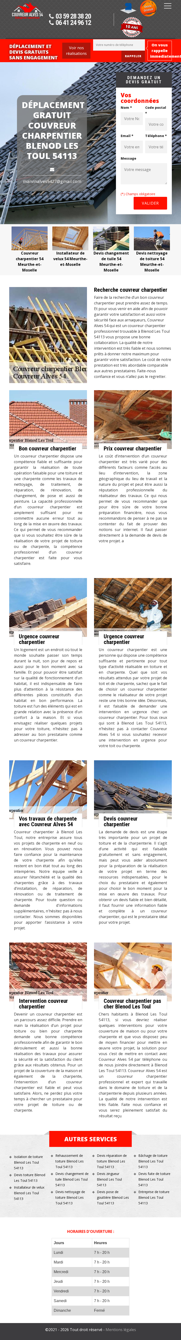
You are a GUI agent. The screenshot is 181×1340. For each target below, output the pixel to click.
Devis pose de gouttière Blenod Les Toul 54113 (113, 1197)
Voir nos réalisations (76, 50)
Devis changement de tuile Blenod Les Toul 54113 (72, 1179)
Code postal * (155, 110)
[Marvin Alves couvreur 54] (27, 20)
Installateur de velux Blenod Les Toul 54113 (29, 1193)
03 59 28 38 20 (73, 16)
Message (128, 158)
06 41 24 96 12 (73, 23)
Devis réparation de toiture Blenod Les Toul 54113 (112, 1161)
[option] (57, 247)
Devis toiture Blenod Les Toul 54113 (29, 1178)
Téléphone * (156, 136)
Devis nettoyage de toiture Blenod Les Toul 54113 (70, 1197)
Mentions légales (121, 1329)
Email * (127, 136)
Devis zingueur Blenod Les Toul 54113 (109, 1179)
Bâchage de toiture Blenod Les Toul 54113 (153, 1161)
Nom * (126, 107)
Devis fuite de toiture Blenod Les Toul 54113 (154, 1179)
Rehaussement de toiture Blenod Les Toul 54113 (69, 1161)
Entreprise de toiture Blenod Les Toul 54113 (153, 1197)
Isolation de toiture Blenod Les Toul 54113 (28, 1162)
